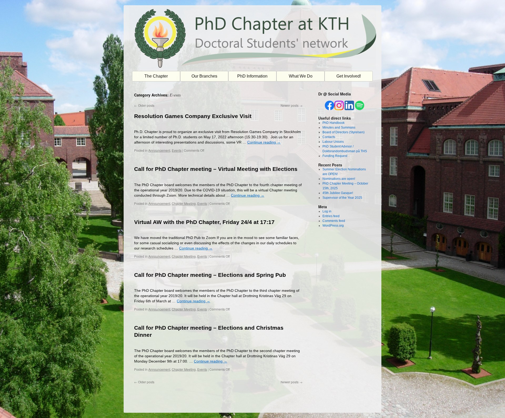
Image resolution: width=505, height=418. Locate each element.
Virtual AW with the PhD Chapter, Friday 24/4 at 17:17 (204, 222)
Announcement (159, 150)
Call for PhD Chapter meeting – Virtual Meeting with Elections (215, 169)
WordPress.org (333, 225)
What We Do (300, 76)
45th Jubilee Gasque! (337, 193)
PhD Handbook (333, 123)
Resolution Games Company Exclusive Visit (192, 116)
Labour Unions (333, 142)
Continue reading (264, 142)
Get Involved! (348, 76)
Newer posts (291, 105)
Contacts (328, 137)
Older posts (144, 105)
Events (176, 150)
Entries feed (331, 216)
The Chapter (156, 76)
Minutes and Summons (338, 127)
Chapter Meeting (184, 203)
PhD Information (252, 76)
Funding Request (334, 156)
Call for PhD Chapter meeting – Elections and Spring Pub (210, 275)
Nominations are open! (338, 179)
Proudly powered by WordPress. (347, 405)
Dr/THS (135, 405)
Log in (326, 211)
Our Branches (204, 76)
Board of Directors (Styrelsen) (343, 132)
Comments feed (333, 221)
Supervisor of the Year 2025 (342, 198)
